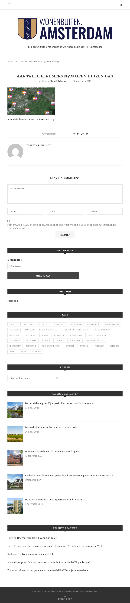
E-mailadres (14, 259)
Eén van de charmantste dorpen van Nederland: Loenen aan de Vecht (65, 546)
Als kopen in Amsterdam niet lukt (36, 554)
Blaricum (14, 330)
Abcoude (28, 324)
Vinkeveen (99, 346)
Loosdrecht (15, 341)
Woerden (36, 351)
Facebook (12, 300)
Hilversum (14, 335)
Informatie (59, 335)
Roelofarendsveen (51, 346)
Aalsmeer (14, 324)
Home (10, 61)
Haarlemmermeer (102, 330)
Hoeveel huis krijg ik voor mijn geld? (37, 537)
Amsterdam (76, 324)
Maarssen (31, 341)
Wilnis (24, 351)
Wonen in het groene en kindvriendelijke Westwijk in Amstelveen (54, 570)
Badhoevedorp (112, 324)
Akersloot (43, 324)
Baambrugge (93, 324)
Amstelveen (59, 324)
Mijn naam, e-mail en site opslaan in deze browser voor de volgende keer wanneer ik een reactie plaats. (62, 227)
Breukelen (29, 330)
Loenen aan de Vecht (98, 335)
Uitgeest (70, 346)
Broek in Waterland (48, 330)
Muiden (60, 341)
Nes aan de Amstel (95, 341)
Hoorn (45, 335)
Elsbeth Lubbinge (58, 81)
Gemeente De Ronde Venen (76, 330)
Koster (11, 570)
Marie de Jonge (15, 562)
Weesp (12, 351)
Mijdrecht (47, 341)
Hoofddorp (30, 335)
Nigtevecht (15, 346)
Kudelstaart (76, 335)
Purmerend (31, 346)
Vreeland (114, 346)
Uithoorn (84, 346)
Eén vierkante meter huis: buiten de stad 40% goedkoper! (59, 562)
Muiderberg (75, 341)
